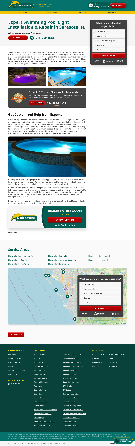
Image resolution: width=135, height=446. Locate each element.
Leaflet (124, 323)
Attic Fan (37, 358)
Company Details (14, 358)
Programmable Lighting (71, 358)
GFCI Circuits (67, 386)
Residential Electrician (42, 425)
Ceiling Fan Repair (69, 421)
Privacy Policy (13, 374)
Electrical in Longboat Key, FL (20, 256)
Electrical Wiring (40, 390)
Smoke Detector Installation (44, 421)
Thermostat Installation (42, 414)
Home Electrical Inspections (73, 382)
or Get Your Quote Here (65, 225)
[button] (56, 290)
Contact (11, 366)
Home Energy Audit (41, 402)
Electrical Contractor (41, 382)
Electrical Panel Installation (73, 410)
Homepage (23, 12)
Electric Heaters (53, 12)
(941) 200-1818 (57, 102)
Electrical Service (69, 402)
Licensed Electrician (70, 378)
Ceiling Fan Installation (71, 425)
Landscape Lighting (41, 366)
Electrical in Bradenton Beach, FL (62, 260)
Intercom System (40, 378)
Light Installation (103, 36)
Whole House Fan (40, 374)
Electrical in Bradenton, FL (99, 256)
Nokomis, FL (113, 366)
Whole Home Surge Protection (45, 410)
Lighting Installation (70, 370)
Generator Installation (71, 394)
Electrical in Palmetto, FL (18, 264)
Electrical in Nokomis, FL (58, 264)
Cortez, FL (96, 366)
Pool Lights (38, 386)
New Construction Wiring (72, 362)
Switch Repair (39, 418)
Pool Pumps (38, 362)
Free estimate (118, 5)
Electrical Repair (103, 32)
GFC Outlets (67, 390)
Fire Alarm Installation (71, 398)
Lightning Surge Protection (73, 366)
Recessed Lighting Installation (74, 354)
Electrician (82, 12)
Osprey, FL (96, 358)
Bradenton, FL (97, 362)
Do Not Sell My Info (59, 443)
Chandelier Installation (71, 418)
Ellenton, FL (113, 358)
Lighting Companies (70, 374)
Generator (100, 45)
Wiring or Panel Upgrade (106, 41)
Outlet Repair (39, 406)
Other (99, 50)
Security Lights (39, 370)
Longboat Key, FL (98, 354)
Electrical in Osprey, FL (57, 256)
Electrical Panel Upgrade (72, 406)
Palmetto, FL (113, 362)
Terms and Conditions (16, 370)
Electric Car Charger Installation (74, 414)
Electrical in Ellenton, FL (98, 260)
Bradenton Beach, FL (116, 354)
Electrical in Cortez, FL (17, 260)
